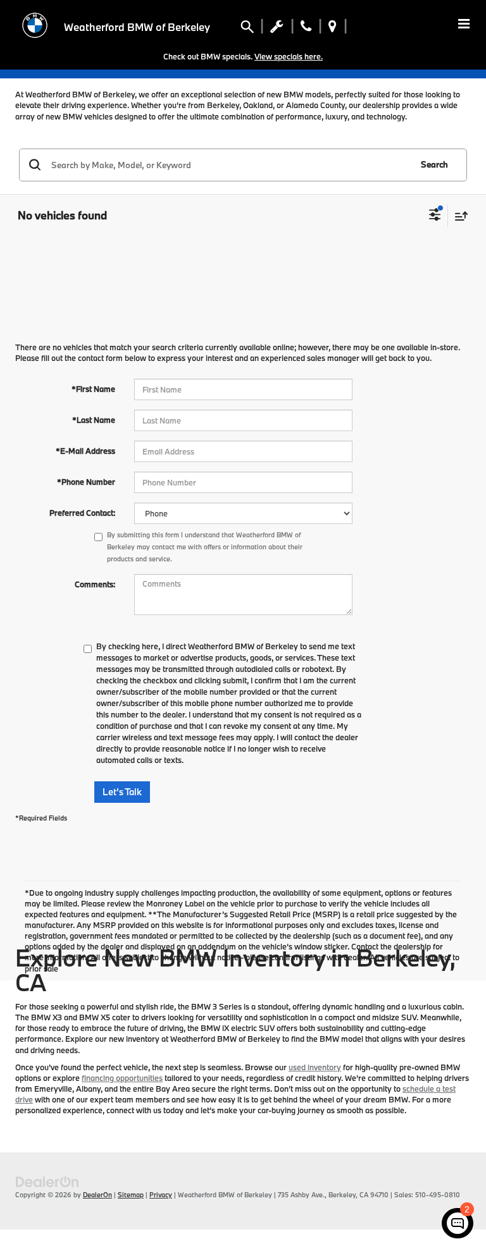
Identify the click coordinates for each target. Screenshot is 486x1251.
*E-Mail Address (85, 451)
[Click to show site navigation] (464, 25)
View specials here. (288, 56)
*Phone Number (86, 482)
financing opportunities (122, 1078)
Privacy (160, 1194)
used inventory (315, 1067)
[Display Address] (332, 29)
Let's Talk (122, 792)
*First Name (93, 389)
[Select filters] (435, 216)
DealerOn (97, 1194)
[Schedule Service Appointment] (277, 29)
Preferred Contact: (82, 513)
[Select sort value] (458, 216)
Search (434, 164)
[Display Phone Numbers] (306, 29)
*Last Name (93, 420)
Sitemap (131, 1194)
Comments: (95, 584)
